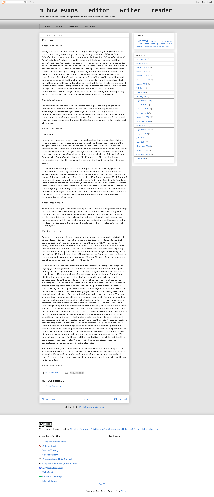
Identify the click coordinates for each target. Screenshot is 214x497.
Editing (46, 26)
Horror (152, 46)
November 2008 (143, 146)
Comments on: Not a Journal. (57, 459)
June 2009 (141, 142)
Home (85, 399)
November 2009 (143, 121)
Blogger (124, 491)
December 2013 (143, 76)
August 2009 (142, 134)
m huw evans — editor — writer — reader (105, 11)
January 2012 (142, 96)
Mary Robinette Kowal (54, 441)
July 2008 (140, 158)
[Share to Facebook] (79, 372)
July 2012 (140, 88)
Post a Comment (53, 386)
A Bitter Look (49, 446)
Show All (101, 484)
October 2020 (142, 63)
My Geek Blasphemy (52, 468)
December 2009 (143, 117)
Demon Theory (50, 450)
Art (143, 46)
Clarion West (156, 41)
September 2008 (143, 154)
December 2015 (143, 67)
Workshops (165, 46)
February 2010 (142, 109)
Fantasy (147, 46)
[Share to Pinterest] (82, 372)
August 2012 (141, 84)
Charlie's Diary (50, 455)
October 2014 (142, 72)
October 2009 (142, 125)
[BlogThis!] (74, 372)
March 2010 (141, 105)
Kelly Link (47, 472)
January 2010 (142, 113)
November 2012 (143, 80)
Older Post (120, 399)
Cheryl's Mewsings (52, 476)
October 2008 (142, 150)
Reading (73, 26)
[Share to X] (77, 372)
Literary (158, 46)
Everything (89, 26)
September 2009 (143, 129)
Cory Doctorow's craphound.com (59, 463)
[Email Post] (66, 372)
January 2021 (142, 59)
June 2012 (140, 92)
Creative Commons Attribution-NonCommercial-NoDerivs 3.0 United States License (114, 429)
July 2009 (140, 138)
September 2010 (143, 100)
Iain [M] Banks (49, 481)
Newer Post (49, 399)
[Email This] (71, 372)
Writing (59, 26)
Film (147, 44)
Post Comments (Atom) (91, 407)
